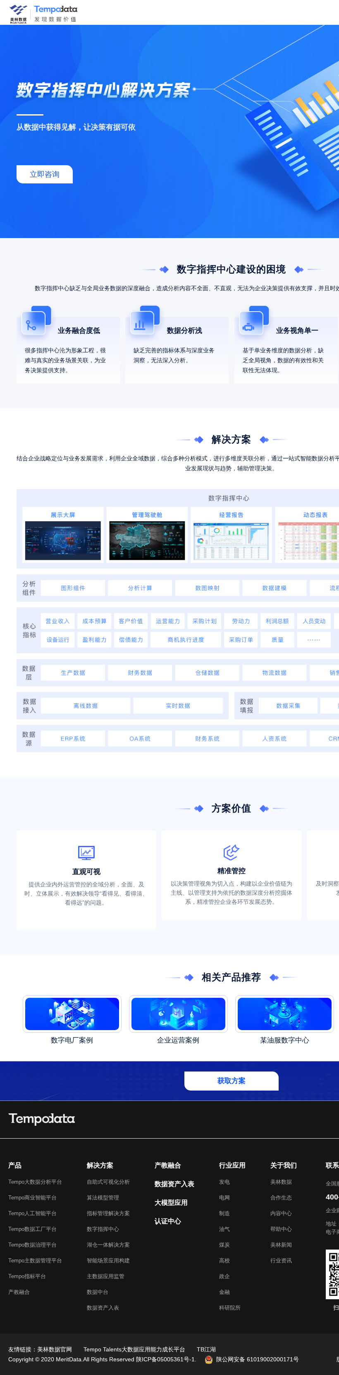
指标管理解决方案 (108, 1213)
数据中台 (97, 1292)
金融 (224, 1292)
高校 (224, 1260)
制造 (224, 1213)
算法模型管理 (103, 1197)
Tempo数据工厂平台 (32, 1229)
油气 (224, 1229)
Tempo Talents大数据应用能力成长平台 (134, 1349)
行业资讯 (281, 1260)
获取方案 (231, 1081)
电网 (224, 1197)
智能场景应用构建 (108, 1260)
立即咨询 (45, 174)
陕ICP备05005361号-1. (166, 1359)
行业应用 (232, 1165)
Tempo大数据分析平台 (35, 1182)
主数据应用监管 (105, 1276)
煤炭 (224, 1245)
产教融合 (19, 1292)
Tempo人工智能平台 (32, 1213)
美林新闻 (281, 1245)
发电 (224, 1182)
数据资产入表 (103, 1308)
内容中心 (281, 1213)
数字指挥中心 (103, 1229)
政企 (224, 1276)
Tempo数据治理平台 (32, 1245)
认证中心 (168, 1221)
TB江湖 (206, 1349)
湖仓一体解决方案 (108, 1245)
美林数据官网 (54, 1349)
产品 (14, 1165)
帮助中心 (281, 1229)
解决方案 (100, 1165)
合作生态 (281, 1197)
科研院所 (230, 1308)
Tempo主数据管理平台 (35, 1260)
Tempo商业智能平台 (32, 1197)
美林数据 (281, 1182)
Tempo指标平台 (27, 1276)
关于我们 (283, 1165)
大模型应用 (171, 1202)
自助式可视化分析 (108, 1182)
